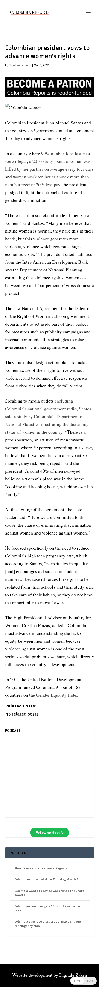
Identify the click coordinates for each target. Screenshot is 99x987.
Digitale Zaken (73, 975)
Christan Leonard (20, 65)
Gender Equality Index (57, 695)
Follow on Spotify (50, 832)
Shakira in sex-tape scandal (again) (40, 868)
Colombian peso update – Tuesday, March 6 (46, 879)
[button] (83, 981)
